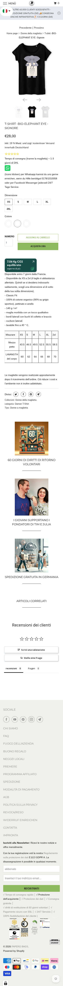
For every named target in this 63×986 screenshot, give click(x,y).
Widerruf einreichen (20, 820)
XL (47, 202)
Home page (12, 33)
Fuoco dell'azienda (18, 743)
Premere (10, 766)
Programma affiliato (19, 774)
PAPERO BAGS (20, 946)
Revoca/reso (13, 812)
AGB (6, 797)
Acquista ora (38, 246)
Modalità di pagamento (21, 789)
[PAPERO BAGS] (31, 3)
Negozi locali (13, 759)
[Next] (38, 99)
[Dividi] (15, 394)
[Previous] (24, 99)
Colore (8, 216)
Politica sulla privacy (20, 804)
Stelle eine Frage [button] (33, 657)
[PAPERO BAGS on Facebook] (7, 719)
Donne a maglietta (19, 407)
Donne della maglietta (31, 33)
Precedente (25, 27)
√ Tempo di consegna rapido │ (19, 894)
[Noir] (31, 69)
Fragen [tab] (31, 668)
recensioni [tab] (11, 668)
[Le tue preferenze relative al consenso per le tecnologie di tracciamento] (5, 983)
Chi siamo (10, 728)
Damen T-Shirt (22, 404)
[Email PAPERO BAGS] (40, 719)
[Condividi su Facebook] (23, 394)
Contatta (10, 827)
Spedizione (11, 781)
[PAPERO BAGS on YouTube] (15, 719)
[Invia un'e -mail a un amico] (38, 394)
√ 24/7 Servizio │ (44, 911)
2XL (9, 209)
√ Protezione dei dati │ (34, 899)
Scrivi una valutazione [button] (33, 649)
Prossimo (39, 27)
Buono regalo (14, 751)
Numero (9, 236)
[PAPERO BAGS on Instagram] (32, 719)
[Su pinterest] (30, 394)
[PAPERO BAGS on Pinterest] (24, 719)
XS (8, 202)
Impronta (10, 835)
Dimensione (11, 195)
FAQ (6, 736)
